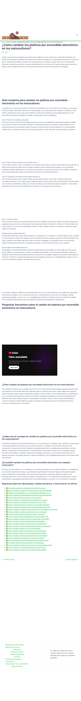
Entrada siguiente (72, 559)
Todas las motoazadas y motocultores (13, 660)
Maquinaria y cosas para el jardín (17, 664)
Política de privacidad (17, 654)
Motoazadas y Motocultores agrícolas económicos (14, 646)
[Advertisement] (40, 14)
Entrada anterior (8, 559)
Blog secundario (17, 666)
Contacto (17, 657)
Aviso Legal (17, 650)
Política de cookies (17, 652)
